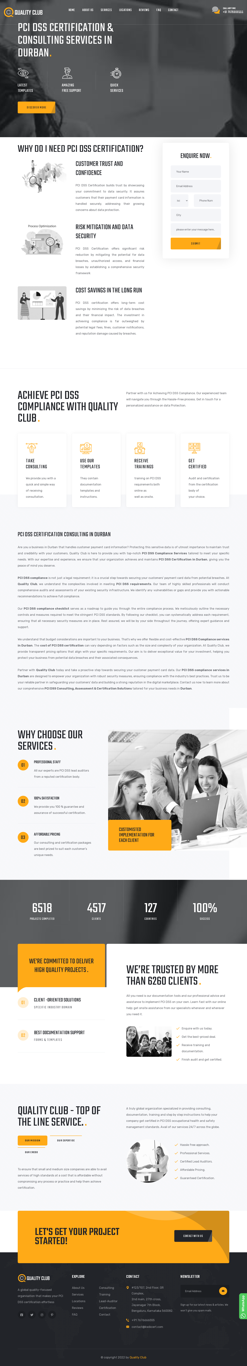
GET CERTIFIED (197, 464)
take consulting (36, 464)
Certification (107, 1308)
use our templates (90, 464)
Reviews (144, 10)
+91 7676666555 (143, 1320)
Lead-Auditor (108, 1301)
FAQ (158, 10)
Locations (125, 10)
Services (106, 10)
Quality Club (138, 1357)
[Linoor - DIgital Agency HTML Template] (23, 12)
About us (78, 1288)
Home (72, 10)
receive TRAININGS (144, 464)
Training (104, 1294)
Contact (173, 10)
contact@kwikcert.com (147, 1327)
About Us (87, 10)
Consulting (106, 1288)
